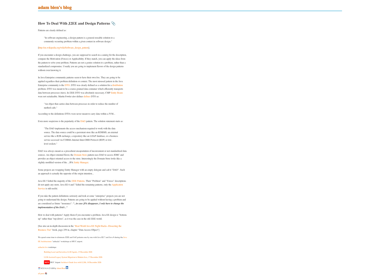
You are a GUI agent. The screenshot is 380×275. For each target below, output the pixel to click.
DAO (83, 121)
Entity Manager (81, 162)
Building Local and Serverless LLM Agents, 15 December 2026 (68, 252)
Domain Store (80, 154)
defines (87, 96)
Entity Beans (117, 92)
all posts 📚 (42, 273)
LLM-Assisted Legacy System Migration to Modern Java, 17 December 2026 (73, 257)
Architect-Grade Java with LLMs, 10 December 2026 (81, 262)
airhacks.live (43, 247)
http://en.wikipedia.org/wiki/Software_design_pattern (63, 47)
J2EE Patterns (78, 180)
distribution (117, 85)
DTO (67, 85)
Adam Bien (61, 268)
